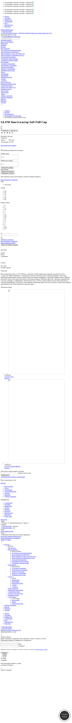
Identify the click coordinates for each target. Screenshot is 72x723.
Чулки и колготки (6, 96)
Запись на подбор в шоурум (9, 245)
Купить (6, 378)
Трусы (3, 72)
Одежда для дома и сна (8, 87)
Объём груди (5, 154)
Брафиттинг (8, 20)
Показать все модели (8, 171)
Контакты (7, 26)
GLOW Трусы (9, 377)
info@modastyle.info (7, 531)
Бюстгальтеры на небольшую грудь (12, 55)
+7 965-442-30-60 (9, 33)
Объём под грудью (7, 160)
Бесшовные (4, 74)
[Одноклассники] (4, 133)
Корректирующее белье (8, 84)
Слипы (3, 79)
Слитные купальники (8, 64)
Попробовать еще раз (8, 173)
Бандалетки (5, 92)
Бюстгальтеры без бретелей (10, 52)
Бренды (3, 99)
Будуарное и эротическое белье (11, 50)
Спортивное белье (6, 85)
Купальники (5, 62)
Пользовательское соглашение (10, 538)
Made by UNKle (6, 540)
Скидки (3, 102)
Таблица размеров (6, 97)
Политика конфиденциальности (11, 536)
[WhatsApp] (12, 133)
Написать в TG (47, 33)
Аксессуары (4, 91)
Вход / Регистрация (7, 42)
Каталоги (7, 511)
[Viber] (10, 133)
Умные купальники (7, 67)
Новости (7, 509)
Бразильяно (4, 75)
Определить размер (7, 167)
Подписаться (5, 475)
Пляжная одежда (6, 89)
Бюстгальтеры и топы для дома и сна (13, 53)
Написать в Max (37, 33)
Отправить (5, 652)
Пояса (3, 94)
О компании (8, 21)
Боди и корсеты (6, 82)
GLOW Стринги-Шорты (12, 466)
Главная (7, 111)
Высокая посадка (6, 77)
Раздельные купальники (9, 65)
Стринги (4, 80)
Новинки (4, 101)
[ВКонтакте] (2, 133)
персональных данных (41, 649)
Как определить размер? (8, 145)
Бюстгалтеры (8, 486)
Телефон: (21, 646)
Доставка (7, 18)
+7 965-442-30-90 (24, 33)
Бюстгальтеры (5, 48)
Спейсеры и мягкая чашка (9, 60)
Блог (6, 23)
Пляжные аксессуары (8, 70)
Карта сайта (8, 516)
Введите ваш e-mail (24, 473)
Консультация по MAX (8, 243)
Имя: (20, 644)
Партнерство (8, 25)
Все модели (12, 548)
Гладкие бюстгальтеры (8, 57)
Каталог (3, 47)
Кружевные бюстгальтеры (9, 59)
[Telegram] (7, 133)
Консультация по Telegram (9, 180)
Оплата (6, 16)
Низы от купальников (8, 69)
